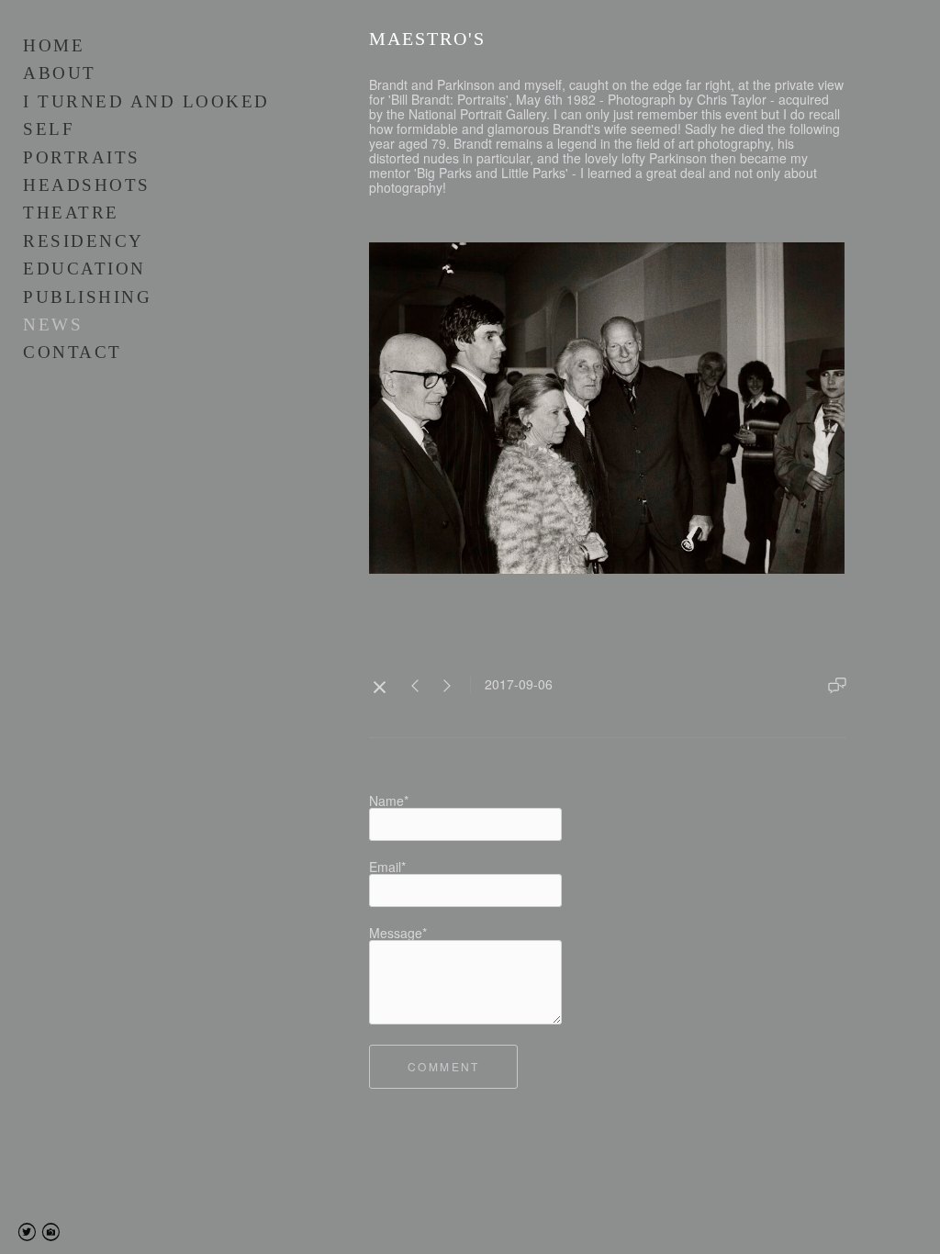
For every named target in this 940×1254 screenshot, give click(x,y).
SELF (48, 129)
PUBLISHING (87, 297)
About (59, 73)
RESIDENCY (83, 241)
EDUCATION (84, 268)
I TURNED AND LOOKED (146, 101)
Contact (72, 352)
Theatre (71, 212)
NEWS (53, 324)
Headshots (87, 185)
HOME (53, 45)
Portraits (81, 157)
